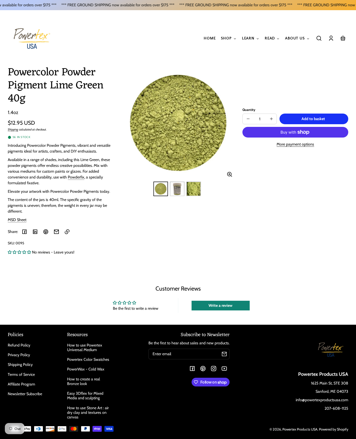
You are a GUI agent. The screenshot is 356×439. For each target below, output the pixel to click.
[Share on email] (56, 231)
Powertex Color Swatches (88, 359)
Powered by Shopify (333, 429)
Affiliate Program (21, 384)
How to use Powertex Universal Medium (84, 347)
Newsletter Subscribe (25, 394)
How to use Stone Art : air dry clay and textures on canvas (88, 412)
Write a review (220, 305)
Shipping (13, 129)
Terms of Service (21, 374)
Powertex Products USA (299, 429)
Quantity (248, 110)
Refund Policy (19, 345)
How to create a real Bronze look (83, 381)
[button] (319, 38)
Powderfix (76, 177)
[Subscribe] (224, 354)
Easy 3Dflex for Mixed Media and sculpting (85, 395)
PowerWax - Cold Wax (85, 369)
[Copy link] (67, 231)
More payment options (295, 144)
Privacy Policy (19, 355)
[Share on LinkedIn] (35, 231)
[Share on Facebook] (24, 231)
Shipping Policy (20, 364)
